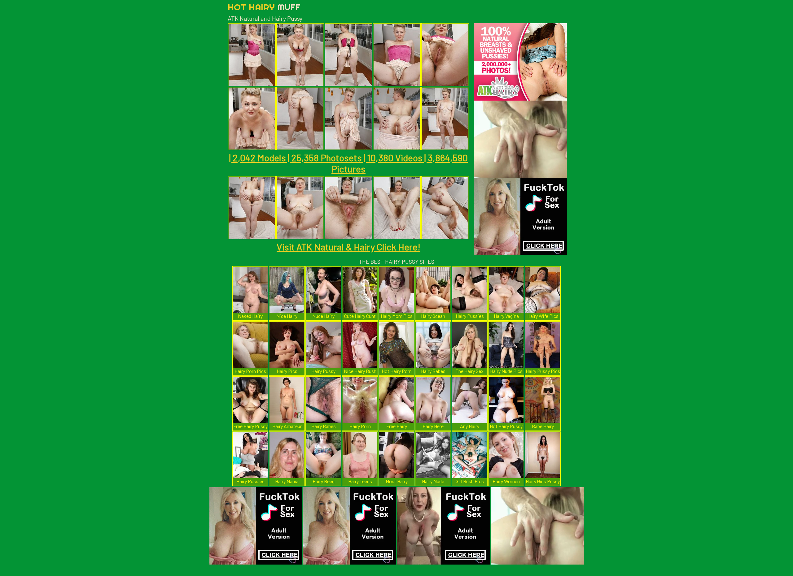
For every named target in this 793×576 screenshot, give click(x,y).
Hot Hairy (264, 7)
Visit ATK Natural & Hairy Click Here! (348, 246)
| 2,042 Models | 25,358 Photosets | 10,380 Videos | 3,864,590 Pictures (348, 163)
